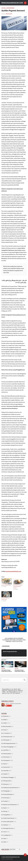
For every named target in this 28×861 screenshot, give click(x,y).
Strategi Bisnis (6, 814)
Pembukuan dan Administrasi (10, 787)
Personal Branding (7, 794)
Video (4, 838)
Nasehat (5, 774)
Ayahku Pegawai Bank (6, 585)
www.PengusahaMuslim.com (13, 571)
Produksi (5, 801)
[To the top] (25, 854)
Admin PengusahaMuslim (10, 651)
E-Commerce (6, 733)
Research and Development (10, 804)
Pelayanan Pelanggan (8, 777)
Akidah (5, 719)
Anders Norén (9, 858)
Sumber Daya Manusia (8, 818)
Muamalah (5, 770)
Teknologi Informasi (8, 828)
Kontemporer (10, 8)
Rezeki (4, 808)
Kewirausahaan (7, 753)
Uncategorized (6, 835)
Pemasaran (6, 784)
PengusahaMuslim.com (12, 3)
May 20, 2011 (9, 13)
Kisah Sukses (6, 757)
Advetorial (5, 716)
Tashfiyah (5, 825)
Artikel (3, 8)
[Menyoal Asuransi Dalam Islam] (6, 594)
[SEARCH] (24, 680)
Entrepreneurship (7, 736)
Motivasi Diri (6, 767)
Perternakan (6, 797)
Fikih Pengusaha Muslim (9, 743)
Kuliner (5, 763)
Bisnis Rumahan (7, 726)
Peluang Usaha (7, 780)
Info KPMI (5, 750)
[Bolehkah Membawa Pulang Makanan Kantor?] (18, 581)
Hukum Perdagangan (8, 746)
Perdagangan (6, 791)
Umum (5, 831)
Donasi (5, 729)
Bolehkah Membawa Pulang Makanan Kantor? (17, 586)
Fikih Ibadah (6, 740)
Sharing (5, 811)
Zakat (4, 842)
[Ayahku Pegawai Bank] (6, 581)
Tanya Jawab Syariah (8, 821)
